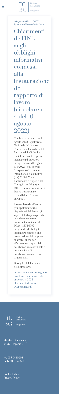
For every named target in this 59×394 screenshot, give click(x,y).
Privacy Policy (12, 377)
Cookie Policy (11, 374)
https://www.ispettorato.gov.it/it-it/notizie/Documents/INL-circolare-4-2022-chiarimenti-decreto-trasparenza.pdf (31, 279)
